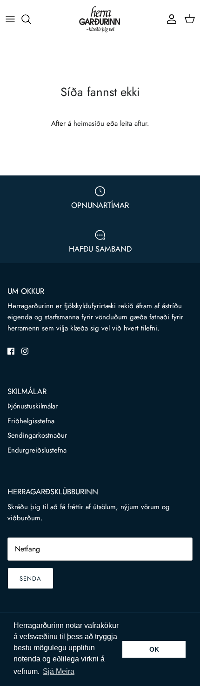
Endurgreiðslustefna (37, 450)
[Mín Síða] (169, 19)
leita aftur (133, 123)
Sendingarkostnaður (37, 435)
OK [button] (154, 649)
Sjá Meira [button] (58, 671)
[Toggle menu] (10, 19)
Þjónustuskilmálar (32, 406)
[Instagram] (24, 351)
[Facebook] (10, 351)
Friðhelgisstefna (30, 421)
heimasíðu (88, 123)
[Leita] (30, 19)
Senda (30, 578)
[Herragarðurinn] (100, 19)
